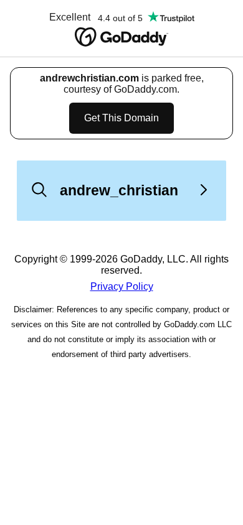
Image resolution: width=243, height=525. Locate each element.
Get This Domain (121, 118)
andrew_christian (119, 190)
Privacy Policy (121, 286)
